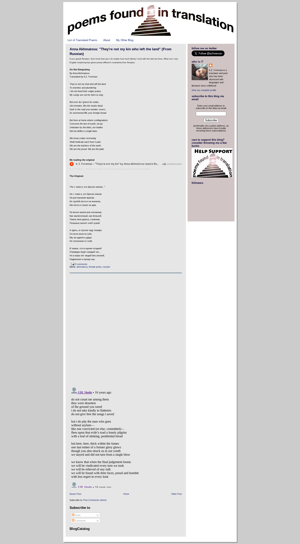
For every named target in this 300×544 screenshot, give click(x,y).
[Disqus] (126, 329)
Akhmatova (82, 267)
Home (126, 494)
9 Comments (81, 264)
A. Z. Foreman (76, 169)
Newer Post (75, 494)
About (106, 40)
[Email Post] (72, 264)
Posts (77, 515)
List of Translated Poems (82, 40)
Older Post (176, 494)
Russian (106, 267)
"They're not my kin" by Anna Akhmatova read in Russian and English (117, 169)
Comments (80, 520)
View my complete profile (204, 90)
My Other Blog (124, 40)
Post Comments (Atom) (95, 500)
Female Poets (95, 267)
